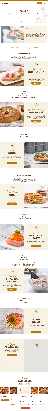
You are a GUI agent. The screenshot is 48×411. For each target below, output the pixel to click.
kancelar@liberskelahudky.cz (34, 399)
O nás (11, 399)
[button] (46, 402)
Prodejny (12, 402)
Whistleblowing (13, 404)
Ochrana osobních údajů (33, 409)
